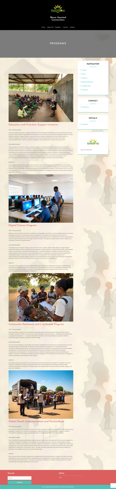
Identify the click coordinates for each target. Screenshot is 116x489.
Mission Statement (87, 82)
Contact (65, 27)
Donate (72, 27)
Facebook (85, 124)
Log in (60, 477)
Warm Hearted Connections (58, 18)
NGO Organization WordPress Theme (53, 487)
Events (84, 74)
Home (43, 27)
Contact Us (85, 107)
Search (19, 482)
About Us (50, 27)
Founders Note (86, 86)
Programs (58, 27)
